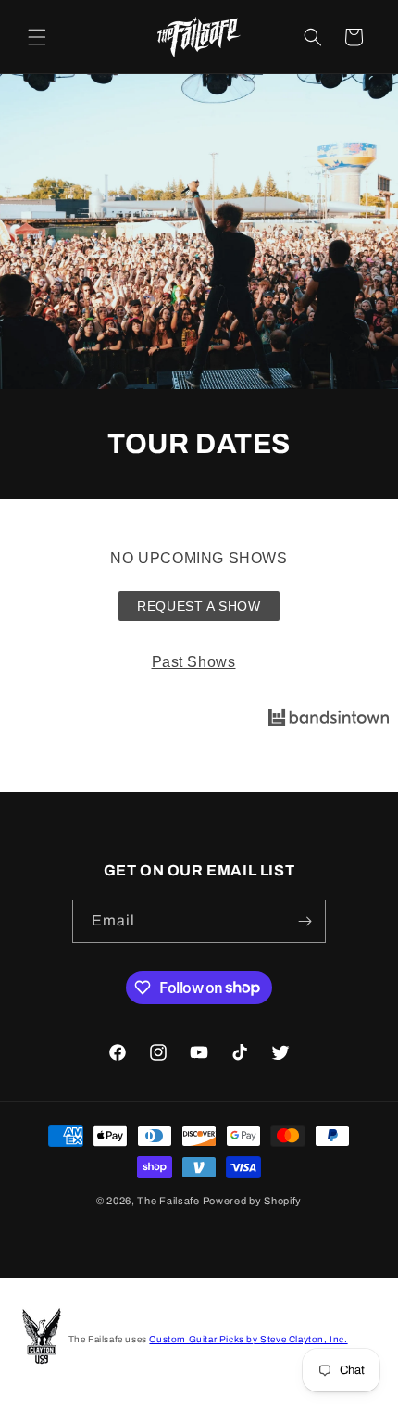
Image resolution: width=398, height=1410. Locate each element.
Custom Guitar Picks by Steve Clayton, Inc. (248, 1339)
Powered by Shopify (253, 1200)
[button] (37, 37)
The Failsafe (168, 1200)
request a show (198, 605)
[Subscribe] (304, 921)
